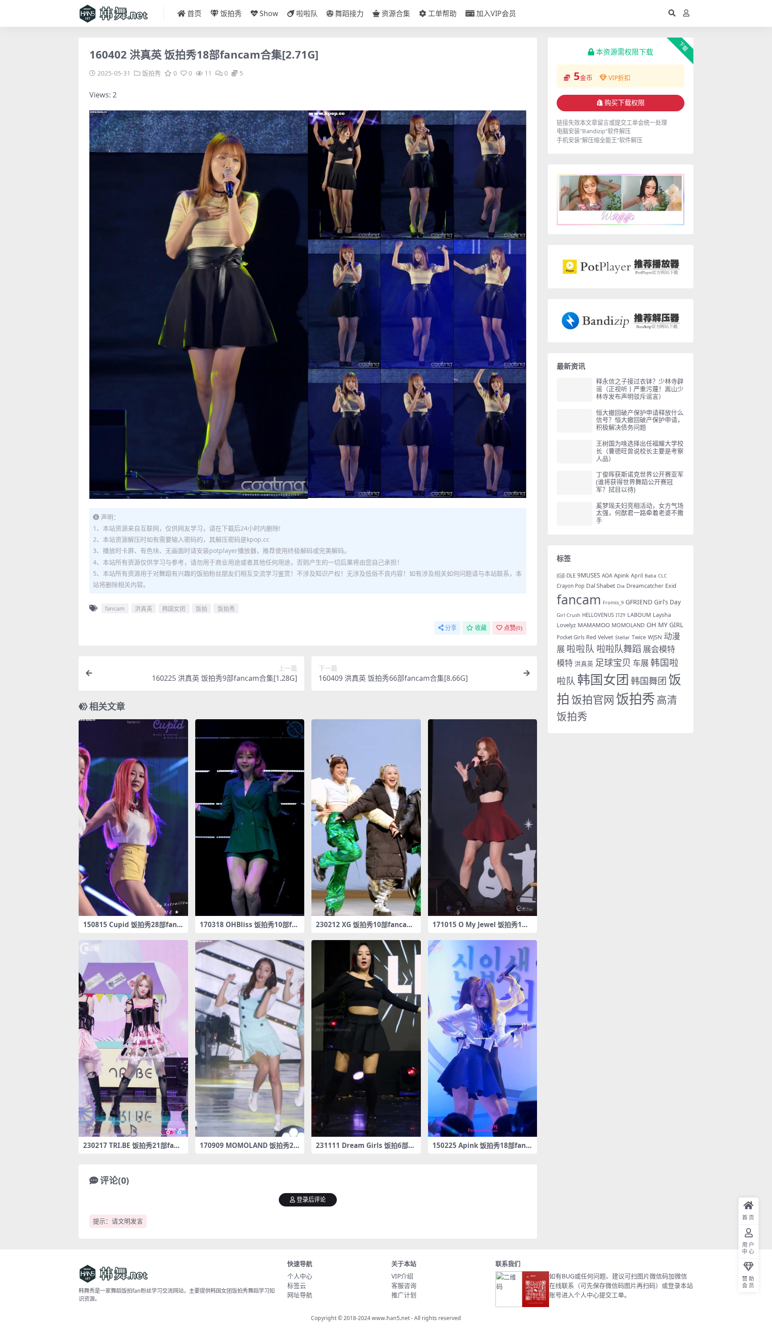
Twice (639, 637)
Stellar (622, 637)
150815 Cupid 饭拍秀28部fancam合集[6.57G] (131, 928)
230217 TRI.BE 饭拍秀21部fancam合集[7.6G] (132, 1149)
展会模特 (659, 648)
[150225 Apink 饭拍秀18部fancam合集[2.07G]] (482, 1038)
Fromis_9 (613, 602)
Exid (670, 586)
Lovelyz (566, 625)
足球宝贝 (613, 662)
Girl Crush (568, 615)
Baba (650, 575)
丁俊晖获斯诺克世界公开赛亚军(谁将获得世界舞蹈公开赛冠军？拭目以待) (640, 482)
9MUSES (588, 575)
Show (269, 13)
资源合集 (396, 13)
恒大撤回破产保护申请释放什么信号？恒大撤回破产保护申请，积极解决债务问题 (640, 420)
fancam (115, 608)
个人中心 (299, 1276)
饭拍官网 (592, 699)
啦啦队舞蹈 (618, 648)
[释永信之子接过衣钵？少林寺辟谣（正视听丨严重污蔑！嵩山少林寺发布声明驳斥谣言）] (574, 389)
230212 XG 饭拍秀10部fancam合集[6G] (364, 928)
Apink (621, 575)
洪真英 (143, 608)
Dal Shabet (600, 586)
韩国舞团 (649, 681)
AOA (607, 575)
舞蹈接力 (349, 13)
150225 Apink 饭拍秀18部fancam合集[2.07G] (480, 1149)
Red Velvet (599, 637)
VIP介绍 (402, 1276)
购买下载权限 (624, 102)
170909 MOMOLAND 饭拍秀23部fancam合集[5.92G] (249, 1149)
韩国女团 (173, 608)
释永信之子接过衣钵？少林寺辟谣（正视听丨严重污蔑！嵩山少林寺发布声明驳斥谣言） (640, 389)
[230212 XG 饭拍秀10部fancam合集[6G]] (366, 817)
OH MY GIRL (665, 624)
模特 (565, 662)
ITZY (620, 615)
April (637, 575)
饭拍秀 (231, 13)
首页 (194, 13)
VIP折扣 (619, 77)
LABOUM (639, 615)
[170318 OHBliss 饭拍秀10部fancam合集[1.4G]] (250, 817)
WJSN (655, 637)
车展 (641, 662)
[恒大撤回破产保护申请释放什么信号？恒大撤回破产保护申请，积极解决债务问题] (574, 421)
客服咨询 (403, 1285)
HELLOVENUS (598, 615)
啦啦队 (307, 13)
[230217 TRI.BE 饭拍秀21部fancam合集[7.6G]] (133, 1038)
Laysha (662, 615)
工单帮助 (442, 13)
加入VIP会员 (496, 13)
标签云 (296, 1285)
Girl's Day (667, 602)
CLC (662, 576)
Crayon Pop (570, 585)
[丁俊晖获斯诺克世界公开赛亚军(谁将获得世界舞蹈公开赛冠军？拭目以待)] (574, 482)
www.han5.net (391, 1318)
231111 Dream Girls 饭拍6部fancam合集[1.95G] (365, 1149)
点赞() (513, 627)
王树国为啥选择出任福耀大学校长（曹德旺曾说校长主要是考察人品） (640, 451)
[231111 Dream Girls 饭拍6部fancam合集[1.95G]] (366, 1038)
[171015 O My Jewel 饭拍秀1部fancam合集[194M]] (482, 817)
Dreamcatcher (644, 586)
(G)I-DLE (566, 575)
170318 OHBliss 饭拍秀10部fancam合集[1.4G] (248, 928)
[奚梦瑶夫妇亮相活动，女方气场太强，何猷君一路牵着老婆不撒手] (574, 514)
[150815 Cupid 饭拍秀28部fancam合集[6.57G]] (133, 817)
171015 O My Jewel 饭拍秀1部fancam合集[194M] (481, 928)
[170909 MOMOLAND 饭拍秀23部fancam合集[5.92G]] (250, 1038)
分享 (451, 627)
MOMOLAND (628, 625)
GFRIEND (638, 602)
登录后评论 (311, 1199)
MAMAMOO (594, 625)
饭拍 (201, 608)
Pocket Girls (570, 637)
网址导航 (299, 1295)
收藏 (481, 627)
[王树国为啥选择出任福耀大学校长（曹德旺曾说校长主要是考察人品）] (574, 452)
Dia (621, 585)
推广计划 (403, 1295)
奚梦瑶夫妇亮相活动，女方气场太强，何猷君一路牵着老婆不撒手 (640, 513)
